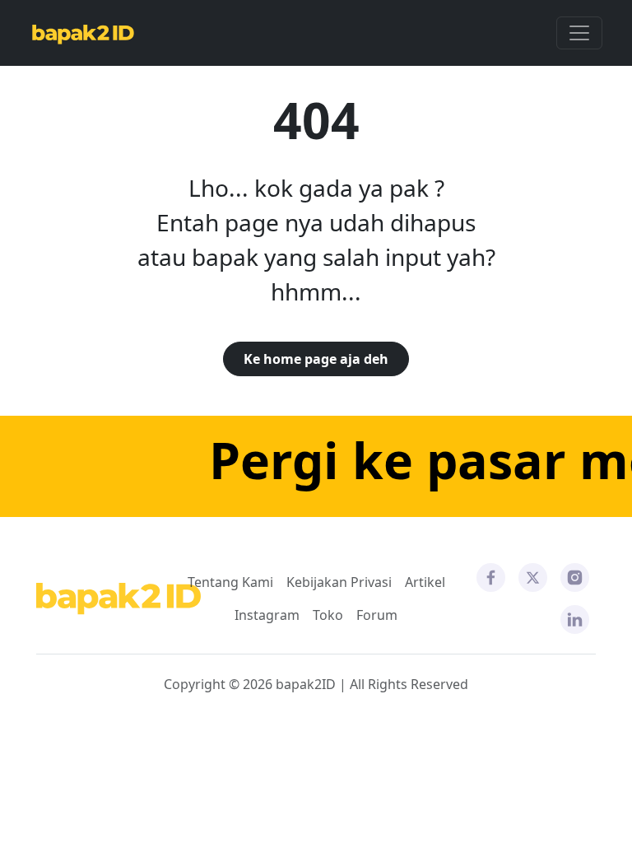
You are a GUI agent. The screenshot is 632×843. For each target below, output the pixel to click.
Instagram (267, 615)
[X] (532, 576)
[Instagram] (574, 576)
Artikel (425, 582)
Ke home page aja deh (316, 359)
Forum (376, 615)
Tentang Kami (230, 582)
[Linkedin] (574, 618)
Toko (328, 615)
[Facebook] (490, 576)
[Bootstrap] (118, 599)
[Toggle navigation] (579, 32)
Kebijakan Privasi (339, 582)
